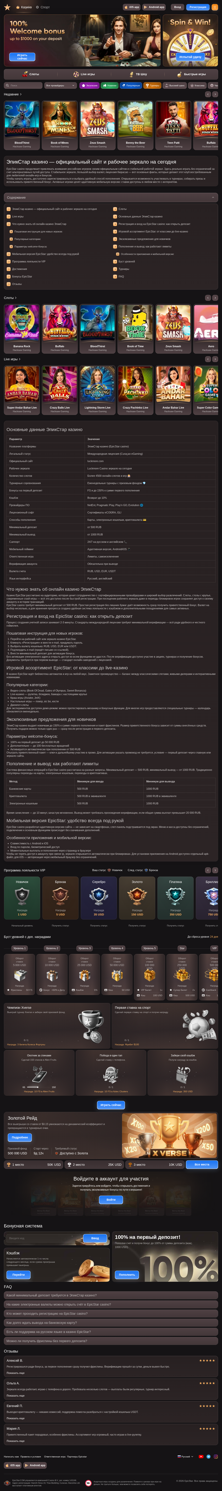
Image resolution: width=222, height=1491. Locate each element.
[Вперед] (215, 94)
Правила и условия (30, 1456)
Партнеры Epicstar (77, 1456)
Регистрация (198, 7)
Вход (177, 7)
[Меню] (215, 7)
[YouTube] (201, 1456)
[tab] (30, 74)
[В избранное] (35, 105)
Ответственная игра (54, 1456)
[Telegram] (208, 1456)
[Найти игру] (7, 85)
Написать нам (11, 1456)
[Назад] (208, 94)
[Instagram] (215, 1456)
